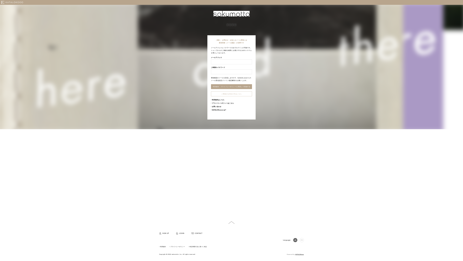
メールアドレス (216, 57)
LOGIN (181, 233)
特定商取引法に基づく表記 (198, 246)
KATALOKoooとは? (219, 110)
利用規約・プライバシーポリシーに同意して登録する (231, 86)
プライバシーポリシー (177, 246)
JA (295, 240)
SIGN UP (165, 233)
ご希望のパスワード (218, 67)
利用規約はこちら (218, 100)
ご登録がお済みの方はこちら (231, 94)
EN (302, 240)
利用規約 (163, 246)
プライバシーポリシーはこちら (223, 103)
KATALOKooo (299, 254)
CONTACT (198, 233)
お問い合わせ (216, 106)
